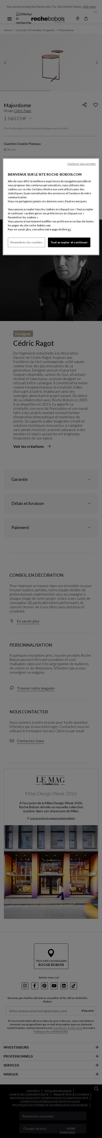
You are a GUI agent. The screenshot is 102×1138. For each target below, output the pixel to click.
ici (69, 229)
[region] (51, 206)
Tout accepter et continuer (69, 242)
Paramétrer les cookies (26, 242)
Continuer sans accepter (82, 164)
